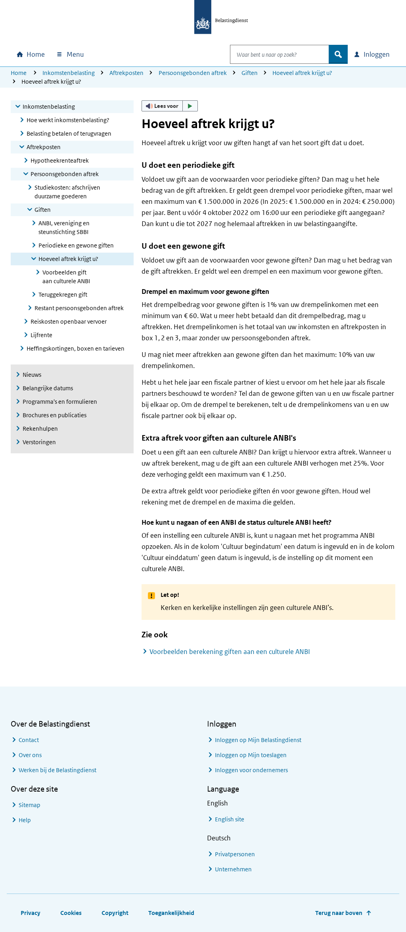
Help (25, 820)
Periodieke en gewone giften (76, 245)
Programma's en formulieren (60, 401)
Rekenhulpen (40, 428)
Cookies (71, 913)
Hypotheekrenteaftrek (60, 160)
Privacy (30, 913)
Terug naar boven (338, 913)
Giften (249, 73)
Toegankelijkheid (171, 913)
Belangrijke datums (48, 388)
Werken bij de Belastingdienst (57, 770)
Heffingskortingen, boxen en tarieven (75, 348)
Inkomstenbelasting (68, 73)
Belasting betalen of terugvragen (69, 133)
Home (19, 73)
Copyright (115, 913)
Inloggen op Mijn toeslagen (251, 755)
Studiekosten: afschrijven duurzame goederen (67, 192)
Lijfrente (41, 335)
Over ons (30, 755)
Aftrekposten (126, 73)
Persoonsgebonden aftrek (193, 73)
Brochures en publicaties (54, 415)
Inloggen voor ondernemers (251, 770)
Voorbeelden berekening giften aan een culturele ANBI (229, 651)
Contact (29, 740)
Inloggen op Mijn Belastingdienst (258, 740)
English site (229, 819)
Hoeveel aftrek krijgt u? (302, 73)
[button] (170, 105)
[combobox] (279, 54)
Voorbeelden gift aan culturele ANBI (66, 276)
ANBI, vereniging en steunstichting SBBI (64, 227)
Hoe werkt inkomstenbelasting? (68, 120)
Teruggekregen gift (62, 294)
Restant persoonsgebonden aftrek (79, 308)
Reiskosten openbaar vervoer (69, 321)
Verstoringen (39, 442)
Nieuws (32, 374)
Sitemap (29, 805)
